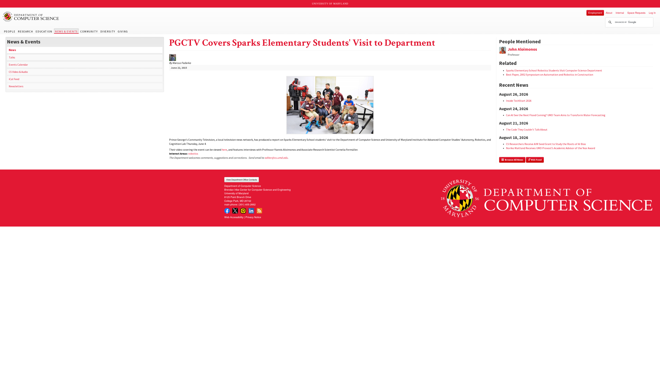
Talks (12, 57)
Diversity (107, 31)
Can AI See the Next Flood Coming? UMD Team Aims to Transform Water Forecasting (555, 115)
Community (89, 31)
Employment (595, 12)
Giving (123, 31)
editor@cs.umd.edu (276, 157)
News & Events (66, 31)
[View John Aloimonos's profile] (502, 49)
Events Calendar (18, 64)
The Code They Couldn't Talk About (526, 129)
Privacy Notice (253, 217)
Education (44, 31)
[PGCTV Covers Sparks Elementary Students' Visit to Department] (330, 134)
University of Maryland (330, 3)
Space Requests (636, 12)
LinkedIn (251, 210)
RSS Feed (536, 159)
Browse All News (513, 159)
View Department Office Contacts (241, 179)
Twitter (235, 210)
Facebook (227, 210)
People (9, 31)
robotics (193, 153)
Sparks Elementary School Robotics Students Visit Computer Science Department (554, 70)
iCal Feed (14, 79)
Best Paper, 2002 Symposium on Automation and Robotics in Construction (549, 74)
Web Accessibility (233, 217)
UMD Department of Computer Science (31, 17)
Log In (652, 12)
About (609, 12)
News (12, 50)
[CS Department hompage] (546, 197)
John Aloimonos (522, 49)
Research (25, 31)
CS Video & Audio (18, 72)
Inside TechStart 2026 (518, 100)
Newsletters (16, 86)
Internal (620, 12)
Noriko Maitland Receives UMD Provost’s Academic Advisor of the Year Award (550, 148)
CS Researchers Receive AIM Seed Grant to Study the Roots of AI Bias (546, 144)
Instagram (243, 210)
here (224, 149)
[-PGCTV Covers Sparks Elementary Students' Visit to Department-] (330, 94)
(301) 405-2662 (247, 204)
